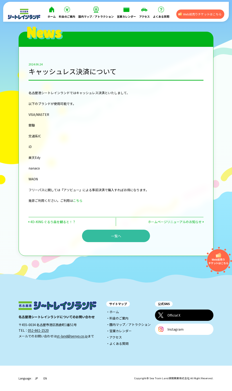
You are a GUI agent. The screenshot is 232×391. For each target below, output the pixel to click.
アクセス (144, 16)
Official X (173, 315)
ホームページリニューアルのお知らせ (175, 221)
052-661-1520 (38, 330)
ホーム (52, 16)
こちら (77, 200)
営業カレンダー (126, 16)
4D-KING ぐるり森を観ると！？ (53, 221)
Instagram (175, 329)
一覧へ (116, 236)
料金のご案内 (67, 16)
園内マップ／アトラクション (96, 16)
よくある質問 (161, 16)
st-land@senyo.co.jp (72, 336)
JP (36, 378)
